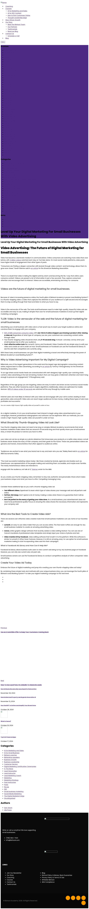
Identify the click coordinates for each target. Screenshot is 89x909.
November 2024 (10, 50)
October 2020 (9, 139)
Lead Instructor (9, 186)
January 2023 (9, 91)
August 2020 (9, 144)
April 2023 (7, 87)
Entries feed (8, 222)
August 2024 (9, 57)
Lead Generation (10, 184)
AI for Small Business (11, 166)
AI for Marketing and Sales (17, 11)
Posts (6, 198)
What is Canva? (6, 721)
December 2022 (10, 94)
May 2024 (7, 64)
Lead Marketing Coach (12, 188)
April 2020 (7, 153)
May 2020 (7, 150)
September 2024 (10, 55)
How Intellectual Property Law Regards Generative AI (18, 697)
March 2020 (8, 155)
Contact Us (9, 34)
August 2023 (9, 80)
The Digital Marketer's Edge (14, 209)
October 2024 (9, 53)
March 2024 (8, 69)
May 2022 (7, 103)
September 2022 (10, 96)
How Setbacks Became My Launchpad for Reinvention (18, 689)
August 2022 (8, 98)
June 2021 (7, 125)
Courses (8, 9)
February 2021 (9, 132)
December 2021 (10, 114)
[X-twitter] (73, 898)
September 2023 (10, 78)
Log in (6, 219)
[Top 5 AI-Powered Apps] (44, 730)
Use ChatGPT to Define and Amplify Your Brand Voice (18, 705)
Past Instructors (10, 195)
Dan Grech (8, 808)
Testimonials (12, 29)
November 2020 (10, 137)
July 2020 (7, 146)
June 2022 (8, 100)
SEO (5, 202)
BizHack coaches (10, 168)
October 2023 (9, 75)
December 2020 (10, 135)
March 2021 (8, 130)
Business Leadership (11, 175)
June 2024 (8, 62)
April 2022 (7, 105)
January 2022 (9, 112)
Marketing (8, 191)
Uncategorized (9, 211)
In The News (8, 182)
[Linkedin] (83, 898)
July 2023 (7, 82)
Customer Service (11, 177)
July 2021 (7, 123)
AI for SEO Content (14, 13)
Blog (7, 38)
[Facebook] (68, 898)
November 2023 (10, 73)
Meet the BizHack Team (16, 25)
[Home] (4, 3)
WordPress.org (9, 226)
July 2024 (7, 60)
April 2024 (7, 66)
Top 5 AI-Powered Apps (8, 737)
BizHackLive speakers (12, 170)
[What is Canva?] (44, 714)
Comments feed (10, 224)
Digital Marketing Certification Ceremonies (20, 179)
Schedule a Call (13, 36)
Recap (6, 200)
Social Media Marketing (13, 207)
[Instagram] (83, 903)
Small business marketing (13, 204)
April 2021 (7, 128)
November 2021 (10, 116)
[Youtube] (78, 898)
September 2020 (10, 141)
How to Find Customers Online (19, 15)
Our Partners (12, 27)
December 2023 (10, 71)
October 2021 (9, 119)
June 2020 (8, 148)
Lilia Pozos (8, 810)
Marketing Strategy (11, 193)
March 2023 (8, 89)
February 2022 (9, 110)
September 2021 (10, 121)
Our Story (8, 22)
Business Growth (10, 173)
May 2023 (7, 85)
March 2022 (8, 107)
